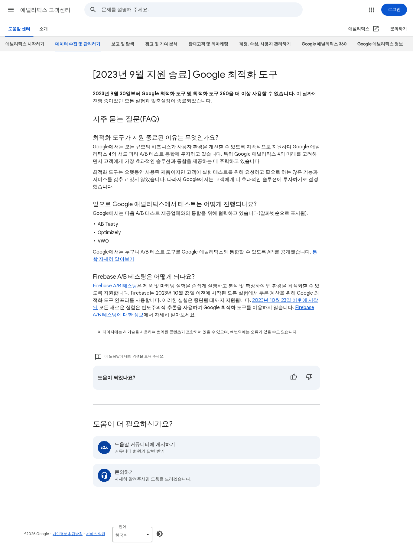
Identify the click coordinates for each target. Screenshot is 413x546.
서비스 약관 (95, 533)
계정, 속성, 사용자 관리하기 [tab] (265, 44)
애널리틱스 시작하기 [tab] (24, 44)
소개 (43, 28)
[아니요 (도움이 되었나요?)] (309, 377)
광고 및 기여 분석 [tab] (161, 44)
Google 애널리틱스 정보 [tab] (380, 44)
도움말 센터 (19, 28)
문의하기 (398, 28)
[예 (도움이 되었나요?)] (294, 377)
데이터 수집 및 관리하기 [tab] (77, 44)
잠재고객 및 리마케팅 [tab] (208, 44)
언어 (122, 526)
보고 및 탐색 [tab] (122, 44)
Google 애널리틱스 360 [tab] (324, 44)
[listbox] (132, 534)
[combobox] (202, 10)
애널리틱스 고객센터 (45, 10)
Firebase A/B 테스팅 (115, 286)
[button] (11, 9)
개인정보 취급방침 (68, 533)
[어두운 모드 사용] (159, 534)
